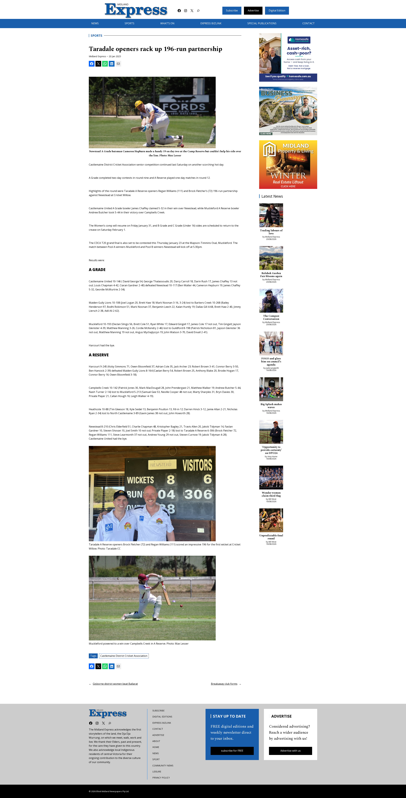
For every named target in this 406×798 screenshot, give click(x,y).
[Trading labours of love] (271, 215)
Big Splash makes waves (271, 406)
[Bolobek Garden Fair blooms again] (271, 258)
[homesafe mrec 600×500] (288, 57)
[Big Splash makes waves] (271, 389)
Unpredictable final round (271, 537)
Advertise (253, 10)
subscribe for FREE (232, 750)
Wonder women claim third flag (271, 494)
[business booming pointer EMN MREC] (288, 111)
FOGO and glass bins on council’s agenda (271, 361)
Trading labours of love (271, 232)
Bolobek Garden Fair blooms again (271, 275)
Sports (96, 35)
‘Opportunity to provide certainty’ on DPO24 (271, 450)
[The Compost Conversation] (271, 301)
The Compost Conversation (271, 318)
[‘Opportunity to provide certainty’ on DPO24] (271, 432)
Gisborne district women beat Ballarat (115, 684)
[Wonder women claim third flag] (271, 478)
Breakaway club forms (224, 684)
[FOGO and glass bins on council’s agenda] (271, 344)
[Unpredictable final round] (271, 520)
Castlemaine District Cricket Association (123, 656)
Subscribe (232, 10)
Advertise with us (290, 750)
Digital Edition (277, 10)
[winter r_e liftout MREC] (288, 164)
